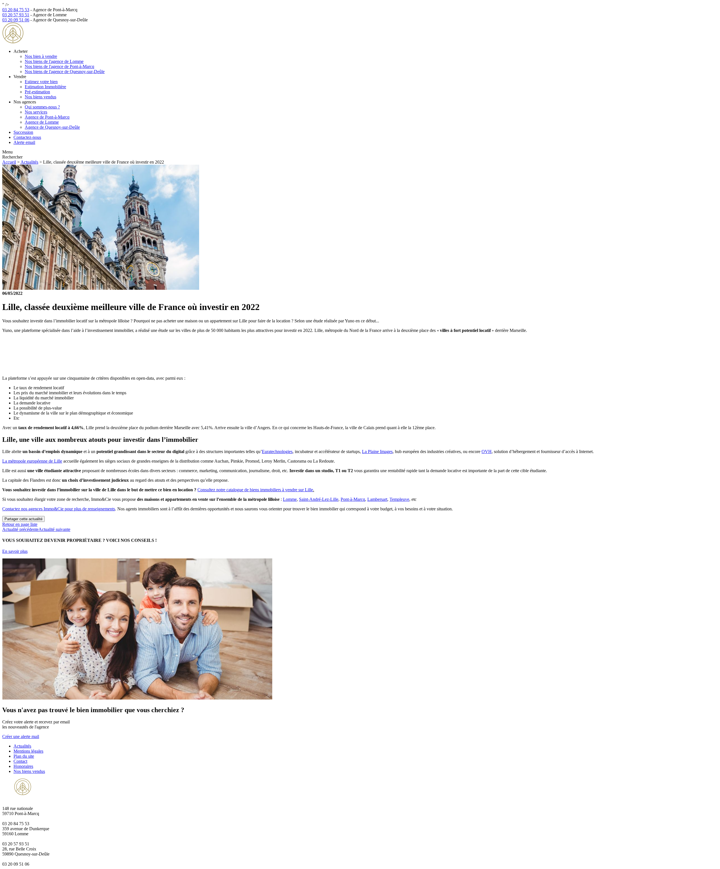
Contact (20, 761)
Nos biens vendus (40, 96)
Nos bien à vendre (41, 56)
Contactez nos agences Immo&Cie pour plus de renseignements (58, 508)
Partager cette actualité (23, 519)
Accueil (9, 162)
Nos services (36, 112)
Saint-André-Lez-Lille (318, 499)
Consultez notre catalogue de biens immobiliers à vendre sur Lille (255, 489)
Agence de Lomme (42, 122)
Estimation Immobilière (45, 86)
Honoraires (23, 766)
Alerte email (24, 142)
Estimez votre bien (41, 81)
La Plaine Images (377, 451)
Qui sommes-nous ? (42, 107)
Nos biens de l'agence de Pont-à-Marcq (59, 66)
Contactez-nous (27, 137)
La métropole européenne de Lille (32, 461)
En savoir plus (15, 551)
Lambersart (377, 499)
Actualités (29, 162)
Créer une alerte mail (20, 736)
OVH (487, 451)
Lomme (290, 499)
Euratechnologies (277, 451)
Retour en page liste (19, 524)
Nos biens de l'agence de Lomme (54, 61)
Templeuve (399, 499)
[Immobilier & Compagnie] (38, 41)
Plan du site (24, 756)
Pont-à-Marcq (353, 499)
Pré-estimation (37, 91)
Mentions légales (28, 751)
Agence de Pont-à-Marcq (47, 117)
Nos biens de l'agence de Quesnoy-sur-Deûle (65, 71)
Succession (23, 132)
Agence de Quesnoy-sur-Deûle (52, 127)
